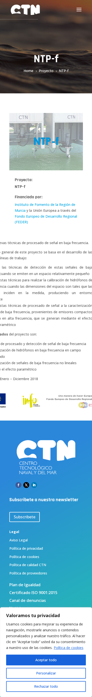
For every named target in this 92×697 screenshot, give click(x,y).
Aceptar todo (46, 660)
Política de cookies (68, 647)
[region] (46, 652)
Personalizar (46, 673)
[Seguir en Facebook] (18, 485)
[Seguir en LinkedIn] (34, 485)
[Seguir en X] (26, 485)
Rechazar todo (46, 686)
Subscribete (24, 517)
